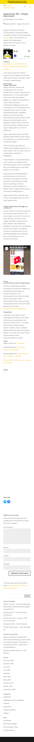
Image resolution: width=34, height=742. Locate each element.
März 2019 (7, 680)
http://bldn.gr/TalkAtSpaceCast (14, 309)
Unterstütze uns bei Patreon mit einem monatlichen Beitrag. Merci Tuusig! (15, 66)
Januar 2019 (7, 686)
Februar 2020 (8, 660)
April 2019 (7, 676)
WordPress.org (9, 730)
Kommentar (8, 527)
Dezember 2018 (9, 689)
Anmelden (7, 720)
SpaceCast (7, 707)
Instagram (21, 343)
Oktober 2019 (8, 664)
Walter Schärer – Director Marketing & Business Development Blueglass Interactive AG (16, 606)
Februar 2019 (8, 683)
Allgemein (7, 697)
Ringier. (6, 38)
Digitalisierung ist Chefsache (13, 700)
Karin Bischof (10, 19)
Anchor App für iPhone (11, 360)
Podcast (6, 703)
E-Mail (6, 556)
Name (6, 547)
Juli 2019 (6, 667)
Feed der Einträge (10, 724)
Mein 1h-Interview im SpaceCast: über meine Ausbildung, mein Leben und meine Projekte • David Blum (17, 639)
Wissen (6, 713)
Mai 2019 (6, 673)
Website (6, 564)
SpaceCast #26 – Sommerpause (15, 624)
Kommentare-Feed (10, 727)
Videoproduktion (9, 710)
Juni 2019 (6, 670)
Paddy (5, 650)
